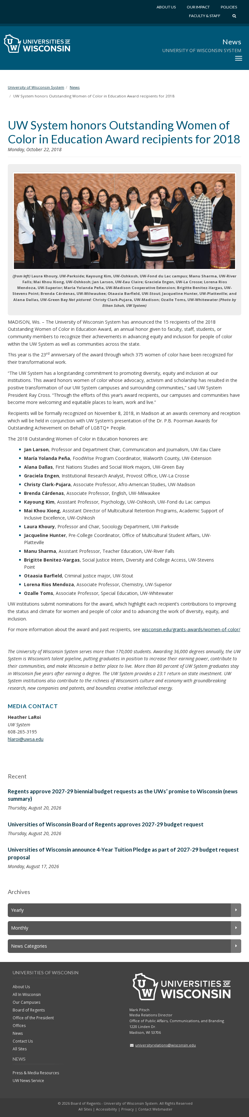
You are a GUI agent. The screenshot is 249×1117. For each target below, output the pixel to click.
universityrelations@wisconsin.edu (165, 1045)
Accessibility (106, 1109)
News (231, 41)
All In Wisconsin (27, 994)
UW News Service (28, 1080)
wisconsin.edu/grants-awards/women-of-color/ (191, 629)
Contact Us (23, 1041)
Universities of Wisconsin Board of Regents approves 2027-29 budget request (106, 824)
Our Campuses (26, 1002)
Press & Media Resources (36, 1073)
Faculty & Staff (204, 15)
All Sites (20, 1049)
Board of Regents (29, 1010)
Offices (19, 1025)
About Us (166, 7)
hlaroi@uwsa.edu (25, 739)
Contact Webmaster (155, 1109)
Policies (229, 7)
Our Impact (198, 7)
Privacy (127, 1109)
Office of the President (33, 1018)
